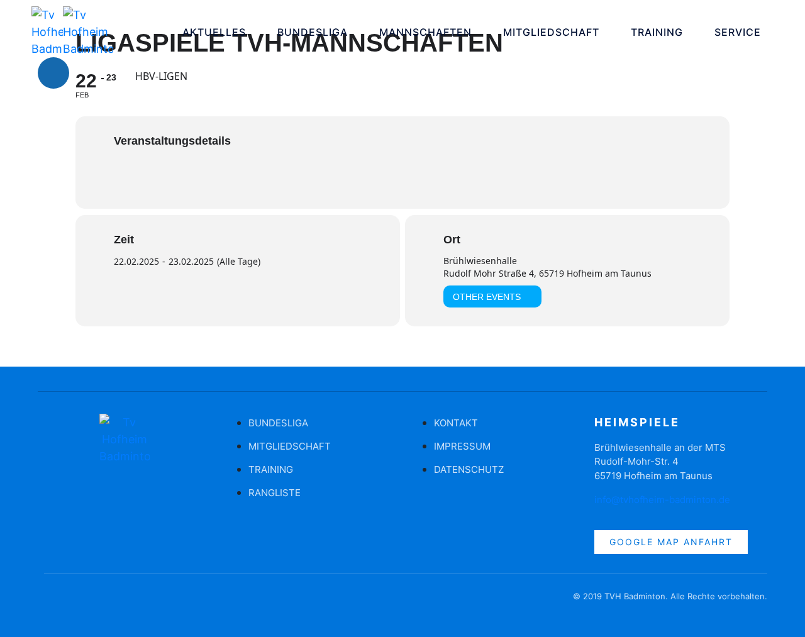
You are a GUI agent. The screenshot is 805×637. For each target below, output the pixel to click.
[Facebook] (53, 73)
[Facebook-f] (53, 602)
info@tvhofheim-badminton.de (662, 500)
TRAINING (657, 32)
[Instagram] (91, 73)
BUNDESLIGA (312, 32)
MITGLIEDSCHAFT (551, 32)
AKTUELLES (214, 32)
